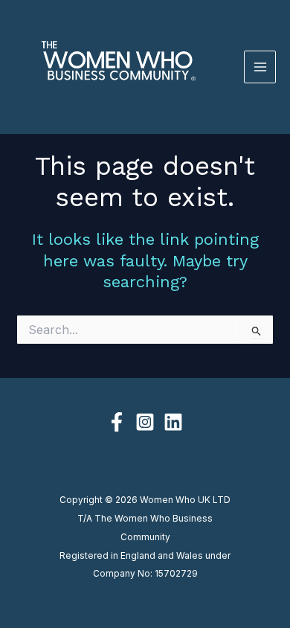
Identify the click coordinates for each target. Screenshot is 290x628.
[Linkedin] (173, 422)
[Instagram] (145, 422)
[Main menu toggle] (260, 67)
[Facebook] (116, 422)
